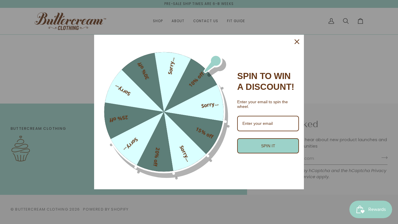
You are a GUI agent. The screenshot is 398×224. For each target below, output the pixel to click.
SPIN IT (268, 146)
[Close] (297, 42)
